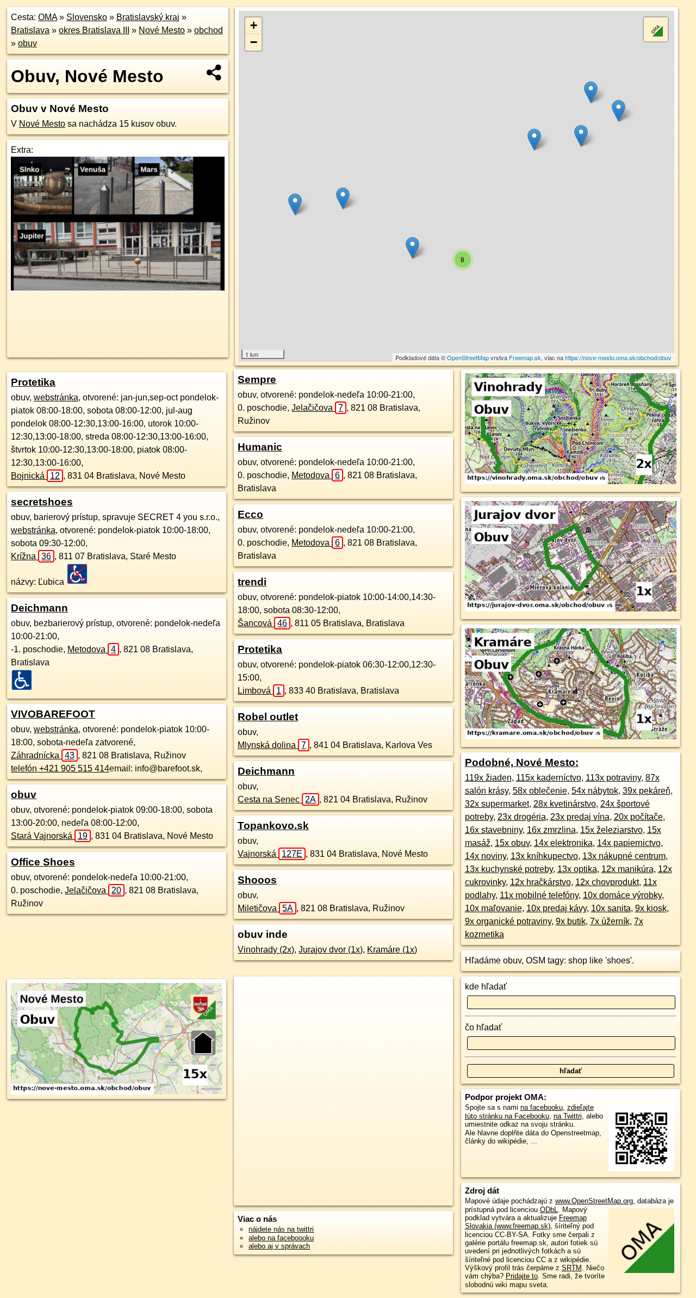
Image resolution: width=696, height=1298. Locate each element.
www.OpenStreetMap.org (594, 1201)
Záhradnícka (42, 755)
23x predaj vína (580, 816)
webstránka (56, 397)
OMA (47, 17)
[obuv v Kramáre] (570, 736)
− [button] (253, 42)
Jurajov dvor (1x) (331, 949)
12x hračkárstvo (540, 882)
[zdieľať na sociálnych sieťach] (214, 72)
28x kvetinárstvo (564, 803)
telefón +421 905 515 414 (60, 768)
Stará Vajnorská (49, 835)
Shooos (257, 880)
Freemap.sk (525, 357)
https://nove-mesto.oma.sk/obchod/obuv (618, 357)
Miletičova (265, 908)
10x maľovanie (493, 908)
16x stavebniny (494, 830)
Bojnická (35, 475)
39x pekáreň (646, 790)
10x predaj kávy (556, 908)
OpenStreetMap (468, 357)
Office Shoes (43, 862)
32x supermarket (497, 803)
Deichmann (39, 608)
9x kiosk (651, 908)
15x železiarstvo (611, 830)
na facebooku (541, 1107)
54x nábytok (594, 790)
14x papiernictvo (629, 843)
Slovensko (86, 17)
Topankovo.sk (273, 825)
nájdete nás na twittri (281, 1229)
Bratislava (30, 30)
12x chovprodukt (607, 882)
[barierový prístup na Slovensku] (80, 574)
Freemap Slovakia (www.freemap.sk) (526, 1222)
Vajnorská (270, 853)
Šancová (262, 623)
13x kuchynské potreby (509, 869)
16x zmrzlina (551, 830)
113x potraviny (613, 777)
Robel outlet (268, 716)
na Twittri (568, 1116)
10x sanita (611, 908)
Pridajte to (522, 1276)
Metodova (91, 649)
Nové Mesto (162, 30)
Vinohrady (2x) (266, 949)
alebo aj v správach (279, 1246)
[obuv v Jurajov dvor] (570, 608)
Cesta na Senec (277, 799)
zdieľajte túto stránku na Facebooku (529, 1111)
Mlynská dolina (272, 745)
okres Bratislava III (94, 30)
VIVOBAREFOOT (53, 714)
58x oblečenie (540, 790)
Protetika (33, 382)
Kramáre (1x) (392, 949)
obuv (27, 43)
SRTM (572, 1268)
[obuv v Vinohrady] (570, 481)
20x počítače (638, 816)
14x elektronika (563, 843)
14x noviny (485, 856)
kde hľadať (486, 986)
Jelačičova (93, 890)
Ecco (250, 514)
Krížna (31, 556)
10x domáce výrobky (622, 895)
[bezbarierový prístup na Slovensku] (25, 680)
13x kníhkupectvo (544, 856)
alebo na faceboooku (281, 1238)
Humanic (260, 447)
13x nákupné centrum (624, 856)
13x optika (577, 869)
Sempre (257, 379)
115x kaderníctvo (548, 777)
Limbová (259, 690)
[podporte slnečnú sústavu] (118, 287)
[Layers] (656, 29)
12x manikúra (627, 869)
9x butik (571, 921)
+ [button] (253, 25)
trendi (252, 582)
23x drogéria (522, 816)
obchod (208, 30)
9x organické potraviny (508, 921)
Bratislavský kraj (147, 17)
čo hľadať (483, 1027)
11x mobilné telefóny (539, 895)
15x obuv (512, 843)
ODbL (549, 1210)
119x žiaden (488, 777)
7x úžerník (610, 921)
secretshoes (42, 502)
